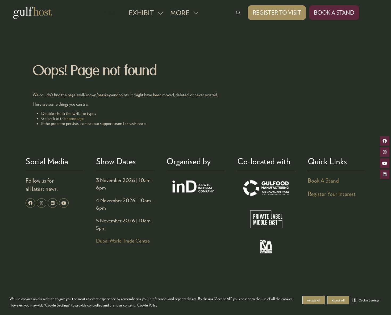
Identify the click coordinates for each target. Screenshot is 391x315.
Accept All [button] (314, 300)
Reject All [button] (338, 300)
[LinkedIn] (52, 203)
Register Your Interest (332, 193)
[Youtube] (64, 203)
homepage (75, 118)
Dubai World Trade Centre (123, 241)
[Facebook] (30, 203)
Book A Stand (323, 180)
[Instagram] (41, 203)
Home (109, 12)
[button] (365, 300)
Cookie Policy (147, 305)
